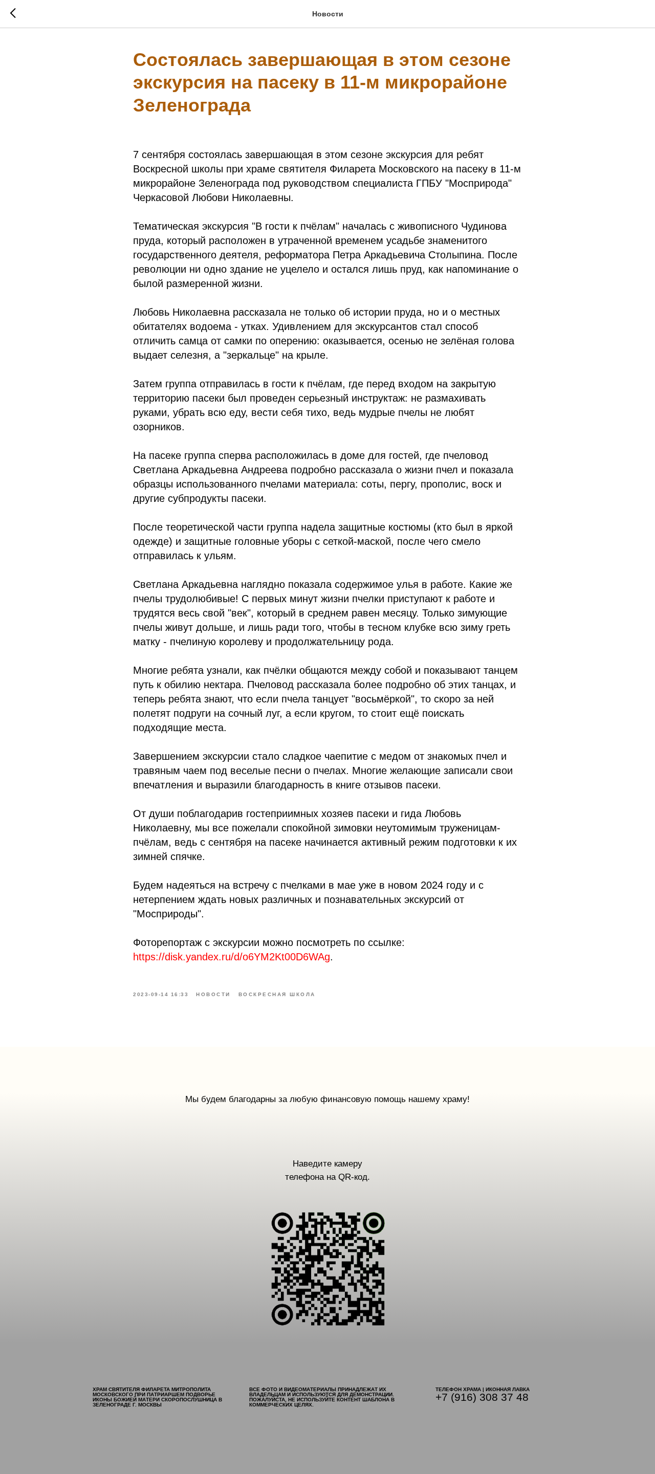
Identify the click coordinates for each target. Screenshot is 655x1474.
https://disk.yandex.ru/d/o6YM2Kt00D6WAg (231, 956)
